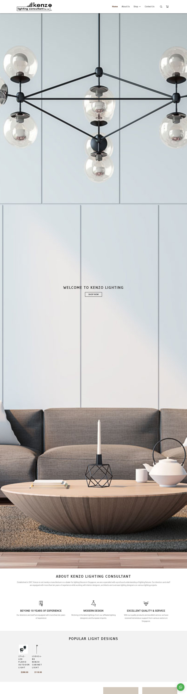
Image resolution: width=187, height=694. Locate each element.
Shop (136, 6)
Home (115, 6)
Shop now (93, 294)
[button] (180, 687)
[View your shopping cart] (168, 7)
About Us (126, 6)
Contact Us (149, 6)
